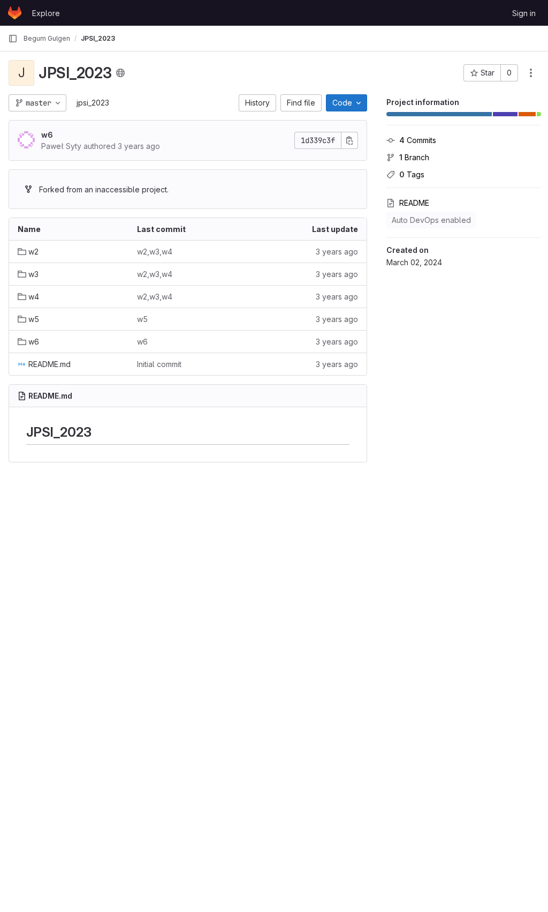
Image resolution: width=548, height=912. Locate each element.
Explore (46, 13)
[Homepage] (15, 12)
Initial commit (159, 364)
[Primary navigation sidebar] (12, 38)
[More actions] (530, 72)
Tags (411, 174)
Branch (414, 157)
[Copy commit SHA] (349, 140)
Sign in (524, 13)
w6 (47, 134)
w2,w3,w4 (154, 251)
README (414, 202)
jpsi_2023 (93, 102)
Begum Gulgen (47, 38)
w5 (142, 319)
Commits (417, 140)
